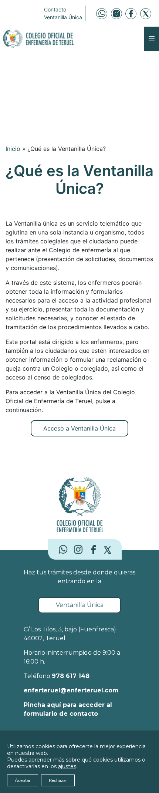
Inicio (13, 148)
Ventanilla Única (63, 17)
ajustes (67, 766)
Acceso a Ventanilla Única (79, 428)
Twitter (145, 13)
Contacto (55, 9)
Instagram (116, 13)
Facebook (130, 13)
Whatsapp (101, 13)
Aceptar (22, 780)
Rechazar (58, 780)
